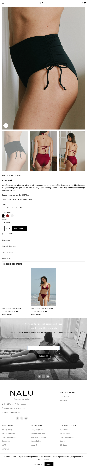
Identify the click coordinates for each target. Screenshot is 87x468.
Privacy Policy (7, 429)
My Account (64, 429)
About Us (34, 445)
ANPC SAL (5, 449)
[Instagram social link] (43, 376)
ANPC (4, 445)
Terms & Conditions (9, 437)
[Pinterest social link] (48, 376)
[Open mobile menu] (3, 3)
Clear (5, 219)
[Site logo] (43, 3)
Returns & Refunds (9, 433)
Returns (62, 441)
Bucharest (63, 400)
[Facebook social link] (39, 376)
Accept (49, 464)
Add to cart (19, 228)
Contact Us (6, 441)
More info (38, 464)
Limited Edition (36, 441)
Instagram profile (37, 429)
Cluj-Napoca (64, 396)
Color (4, 212)
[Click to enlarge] (5, 125)
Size (3, 205)
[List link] (22, 404)
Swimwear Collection (38, 437)
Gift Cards (63, 445)
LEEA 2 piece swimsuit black (12, 308)
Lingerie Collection (38, 433)
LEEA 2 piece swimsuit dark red (42, 308)
